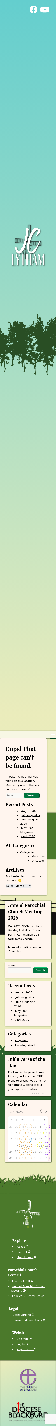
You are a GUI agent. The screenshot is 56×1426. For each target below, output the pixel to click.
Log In (21, 1344)
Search (12, 965)
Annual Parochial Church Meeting (28, 1288)
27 (28, 1151)
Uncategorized (41, 860)
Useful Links (25, 1257)
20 (28, 1145)
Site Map (23, 1338)
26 (22, 1151)
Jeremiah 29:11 (40, 1093)
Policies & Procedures (26, 1296)
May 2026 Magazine (27, 830)
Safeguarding (22, 1314)
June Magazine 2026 (30, 821)
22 (40, 1145)
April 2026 (28, 836)
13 (28, 1139)
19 (22, 1145)
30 (28, 1126)
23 (46, 1145)
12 (22, 1139)
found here (16, 951)
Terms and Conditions (27, 1320)
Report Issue (25, 1349)
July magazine (30, 815)
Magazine (38, 856)
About (21, 1246)
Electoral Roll (21, 1281)
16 (46, 1139)
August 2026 (29, 811)
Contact (22, 1252)
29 (22, 1126)
